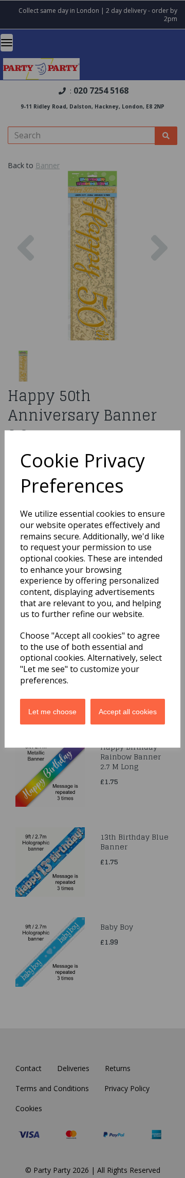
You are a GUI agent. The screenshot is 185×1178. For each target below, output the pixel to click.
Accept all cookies (128, 712)
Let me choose (52, 712)
